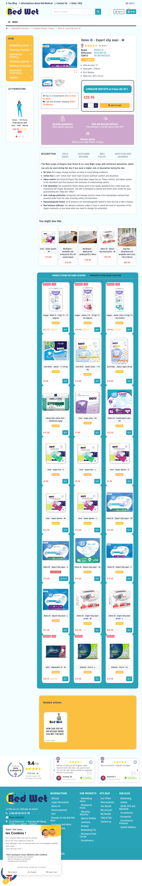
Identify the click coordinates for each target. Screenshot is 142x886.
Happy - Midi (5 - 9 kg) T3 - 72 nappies (55, 316)
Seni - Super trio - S (56, 470)
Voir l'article (50, 740)
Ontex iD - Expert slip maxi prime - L (119, 617)
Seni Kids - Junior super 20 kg (119, 367)
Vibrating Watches (85, 813)
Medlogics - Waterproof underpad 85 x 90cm (87, 251)
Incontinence (87, 840)
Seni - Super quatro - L (87, 518)
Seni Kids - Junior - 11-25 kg (56, 367)
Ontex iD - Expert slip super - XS (119, 518)
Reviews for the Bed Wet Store (62, 819)
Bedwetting (125, 798)
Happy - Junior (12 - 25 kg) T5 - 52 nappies (88, 316)
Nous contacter (16, 817)
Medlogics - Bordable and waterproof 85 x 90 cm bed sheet (68, 253)
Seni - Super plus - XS (87, 418)
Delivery (55, 798)
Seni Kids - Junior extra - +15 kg (88, 368)
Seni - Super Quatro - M (48, 250)
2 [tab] (20, 136)
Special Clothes (88, 818)
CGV (53, 813)
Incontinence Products (126, 822)
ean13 (84, 55)
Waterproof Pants (86, 806)
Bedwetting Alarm (86, 800)
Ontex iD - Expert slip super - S (55, 567)
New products (107, 802)
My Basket (106, 813)
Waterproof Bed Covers (88, 835)
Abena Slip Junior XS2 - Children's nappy (56, 419)
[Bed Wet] (22, 11)
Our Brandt (106, 806)
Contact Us (61, 3)
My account (106, 810)
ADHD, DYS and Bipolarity (127, 807)
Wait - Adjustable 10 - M (56, 667)
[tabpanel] (20, 115)
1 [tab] (16, 136)
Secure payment (59, 810)
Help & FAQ (106, 817)
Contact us (106, 821)
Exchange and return (61, 824)
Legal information (60, 802)
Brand (84, 50)
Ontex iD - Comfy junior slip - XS (119, 419)
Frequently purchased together (105, 276)
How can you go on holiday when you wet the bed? (55, 731)
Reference (86, 52)
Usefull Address (128, 827)
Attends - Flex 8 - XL (119, 667)
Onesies (85, 826)
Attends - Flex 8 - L (87, 667)
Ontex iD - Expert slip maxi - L (56, 616)
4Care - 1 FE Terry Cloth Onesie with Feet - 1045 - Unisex (20, 123)
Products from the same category (69, 276)
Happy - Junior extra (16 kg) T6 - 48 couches (120, 316)
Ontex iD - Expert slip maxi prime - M (107, 250)
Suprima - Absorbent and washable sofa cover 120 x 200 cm (127, 253)
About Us (55, 806)
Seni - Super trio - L (87, 470)
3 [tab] (23, 136)
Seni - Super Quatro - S (119, 470)
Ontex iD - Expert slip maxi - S (119, 567)
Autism (123, 802)
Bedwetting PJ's (88, 829)
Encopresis (125, 816)
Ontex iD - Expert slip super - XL (88, 567)
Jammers (85, 822)
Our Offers (106, 798)
